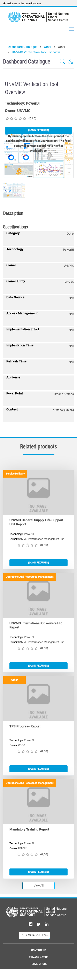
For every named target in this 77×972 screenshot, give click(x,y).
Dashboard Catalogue (22, 47)
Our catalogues (34, 935)
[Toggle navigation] (71, 29)
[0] (7, 118)
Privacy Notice (38, 957)
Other (47, 47)
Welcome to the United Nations (24, 3)
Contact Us (38, 950)
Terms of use (38, 964)
